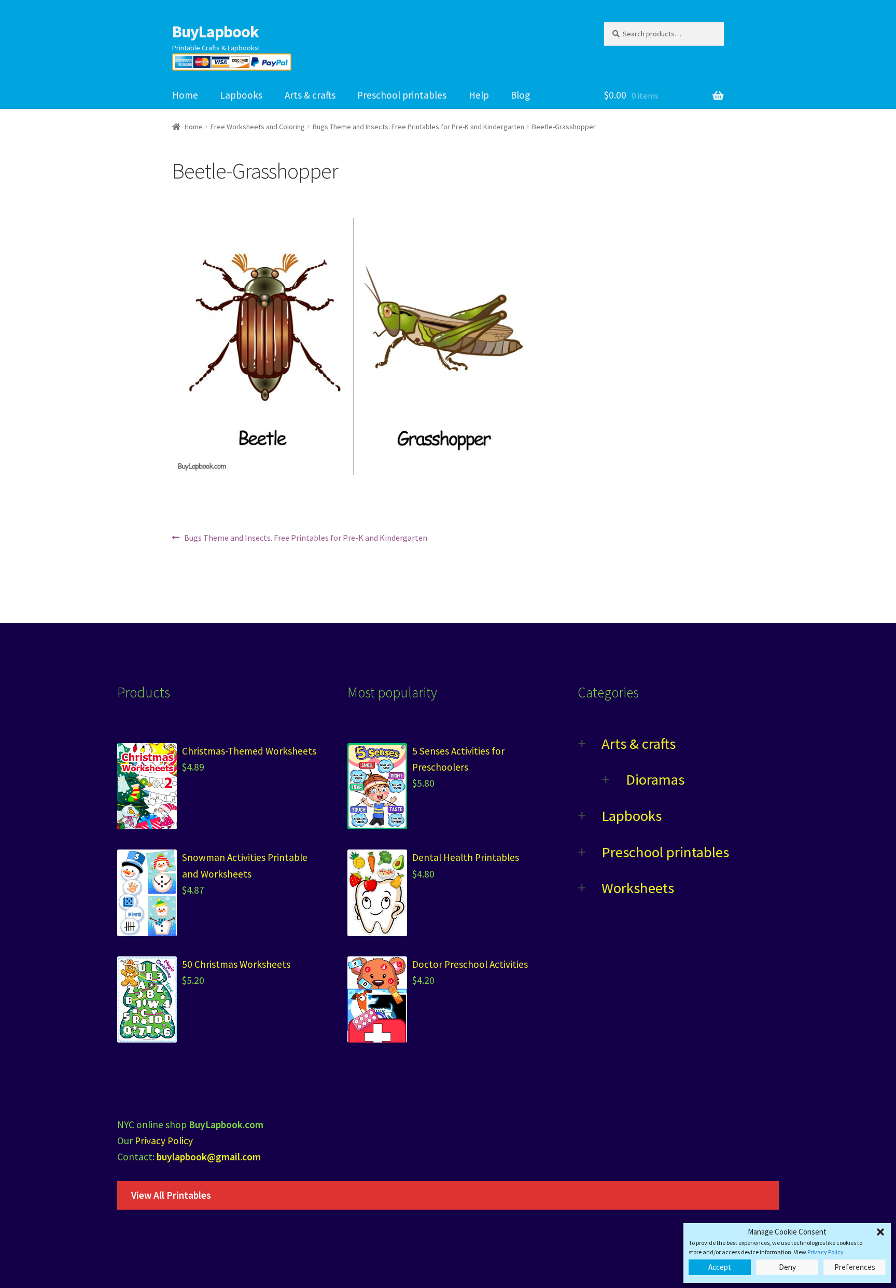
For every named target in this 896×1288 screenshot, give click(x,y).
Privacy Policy (825, 1252)
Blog (520, 95)
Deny (787, 1267)
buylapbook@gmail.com (209, 1156)
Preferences (854, 1267)
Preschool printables (401, 95)
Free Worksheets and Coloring (258, 126)
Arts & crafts (310, 95)
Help (479, 95)
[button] (880, 1232)
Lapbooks (241, 95)
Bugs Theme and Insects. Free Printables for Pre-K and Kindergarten (418, 126)
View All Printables (171, 1195)
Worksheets (637, 888)
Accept (719, 1267)
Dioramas (655, 779)
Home (185, 95)
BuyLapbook (215, 31)
